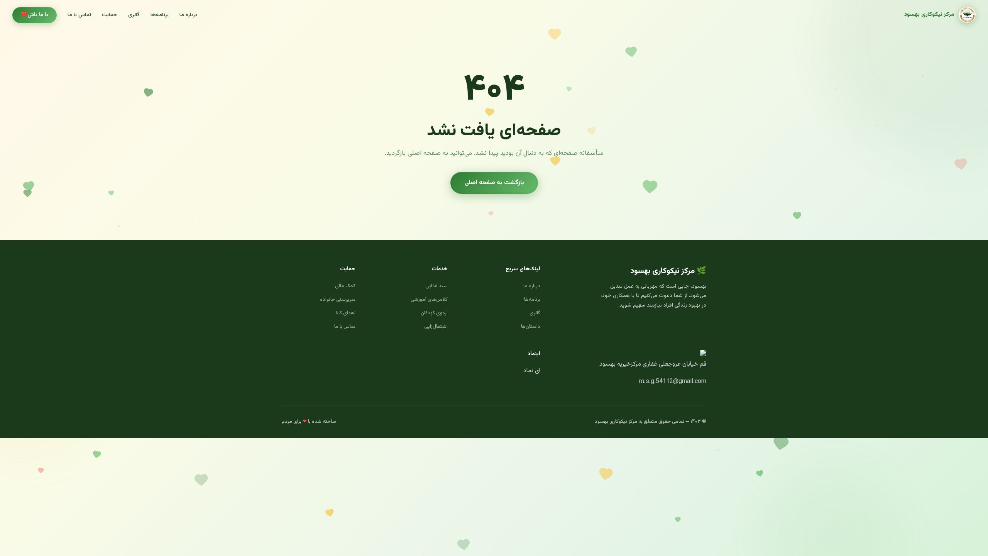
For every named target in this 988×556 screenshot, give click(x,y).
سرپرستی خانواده (337, 299)
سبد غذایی (436, 286)
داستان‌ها (530, 327)
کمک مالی (345, 286)
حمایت (109, 15)
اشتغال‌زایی (436, 327)
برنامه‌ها (160, 15)
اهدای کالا (345, 313)
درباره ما (188, 15)
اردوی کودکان (434, 313)
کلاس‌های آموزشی (429, 299)
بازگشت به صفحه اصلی (494, 183)
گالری (134, 15)
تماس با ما (79, 15)
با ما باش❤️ (34, 15)
